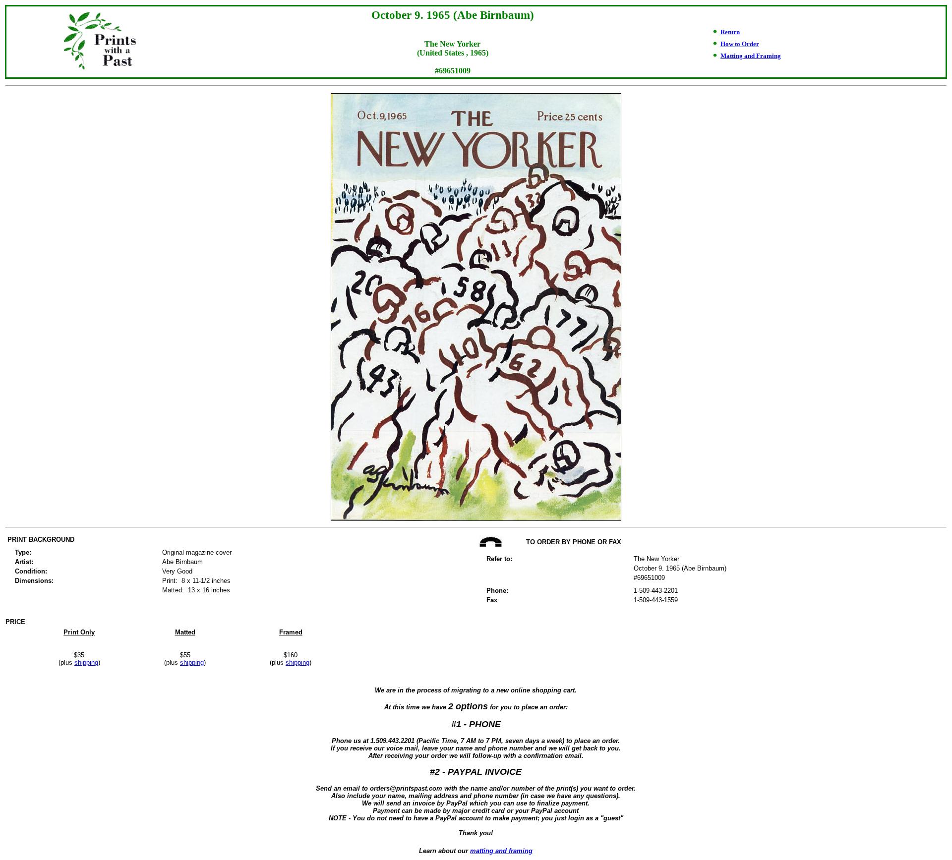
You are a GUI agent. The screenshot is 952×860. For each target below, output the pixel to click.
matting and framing (501, 851)
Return (730, 32)
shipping (86, 662)
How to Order (739, 44)
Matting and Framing (750, 55)
